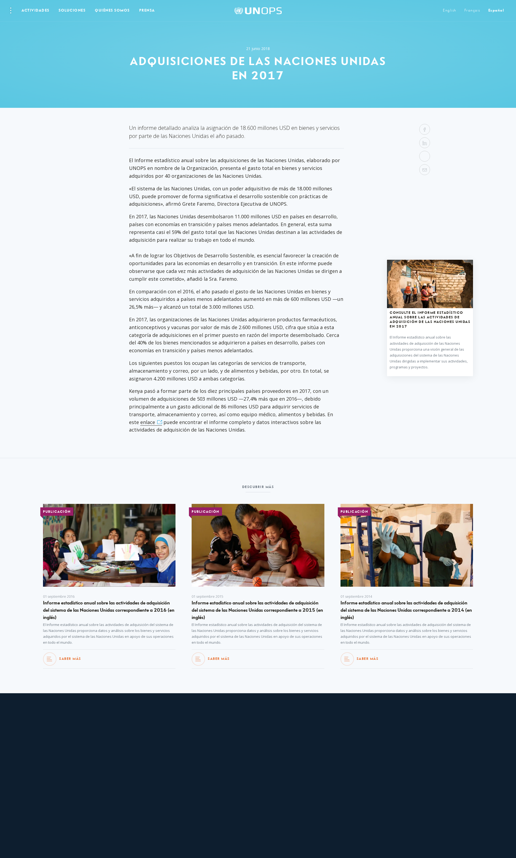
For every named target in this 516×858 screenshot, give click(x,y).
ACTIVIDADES (35, 11)
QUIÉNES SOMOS (112, 11)
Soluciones (72, 11)
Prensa (147, 11)
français (472, 11)
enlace (147, 422)
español (496, 11)
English (449, 11)
